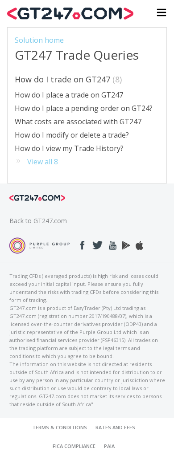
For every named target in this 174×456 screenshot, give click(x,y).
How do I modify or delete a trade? (72, 135)
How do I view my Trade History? (69, 148)
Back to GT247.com (38, 220)
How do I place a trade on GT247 (69, 95)
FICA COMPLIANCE (74, 446)
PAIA (109, 446)
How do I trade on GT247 (67, 79)
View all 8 (42, 162)
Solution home (39, 40)
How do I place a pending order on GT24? (84, 108)
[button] (161, 13)
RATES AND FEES (115, 427)
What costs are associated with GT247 (78, 121)
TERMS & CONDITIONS (59, 427)
